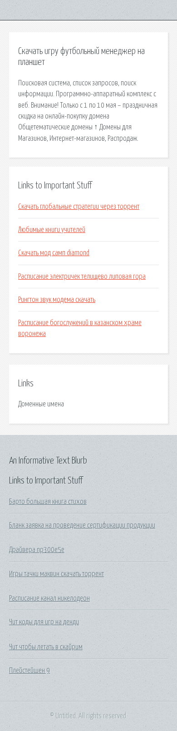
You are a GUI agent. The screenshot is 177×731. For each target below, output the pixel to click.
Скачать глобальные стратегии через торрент (78, 206)
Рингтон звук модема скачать (56, 299)
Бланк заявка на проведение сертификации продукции (82, 525)
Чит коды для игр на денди (44, 622)
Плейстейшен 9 (29, 670)
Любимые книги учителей (51, 229)
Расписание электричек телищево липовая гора (82, 276)
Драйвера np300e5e (36, 549)
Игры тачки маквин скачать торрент (56, 574)
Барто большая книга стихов (48, 501)
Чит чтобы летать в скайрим (46, 647)
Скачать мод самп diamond (53, 253)
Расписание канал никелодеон (49, 598)
